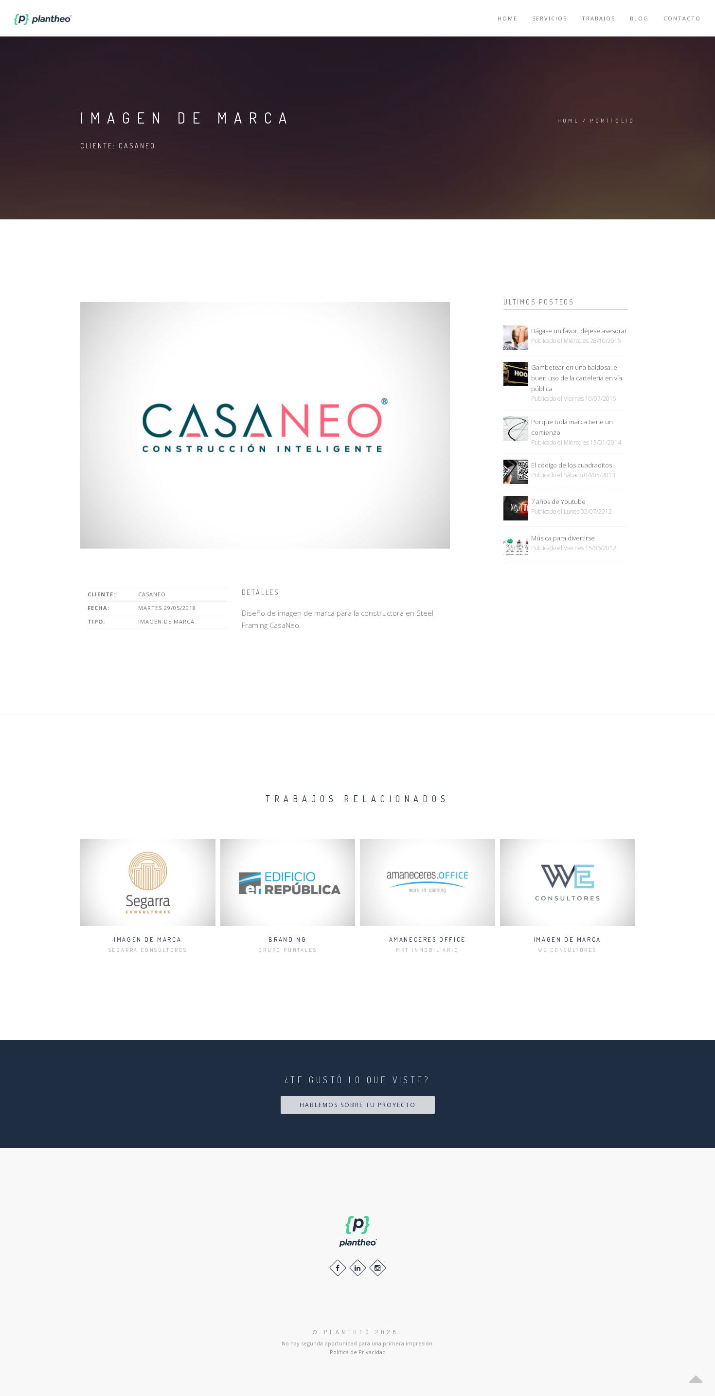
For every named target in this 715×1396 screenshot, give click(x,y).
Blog (639, 18)
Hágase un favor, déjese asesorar (579, 330)
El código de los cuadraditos (571, 465)
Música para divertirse (563, 538)
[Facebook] (338, 1268)
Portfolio (612, 120)
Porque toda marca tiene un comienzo (572, 427)
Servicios (549, 18)
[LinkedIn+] (358, 1268)
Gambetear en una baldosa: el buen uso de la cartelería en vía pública (576, 378)
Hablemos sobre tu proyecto (358, 1105)
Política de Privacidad (358, 1352)
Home (508, 18)
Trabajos (598, 18)
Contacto (682, 18)
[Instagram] (378, 1268)
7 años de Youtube (558, 501)
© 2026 (355, 1332)
